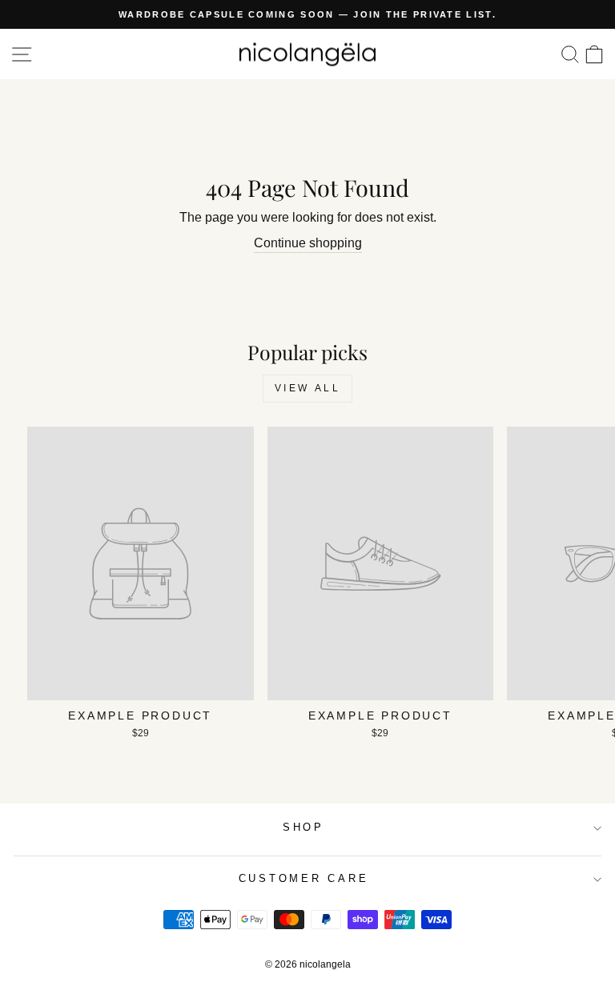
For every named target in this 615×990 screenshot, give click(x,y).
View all (308, 388)
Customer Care (304, 878)
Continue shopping (308, 243)
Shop (303, 827)
